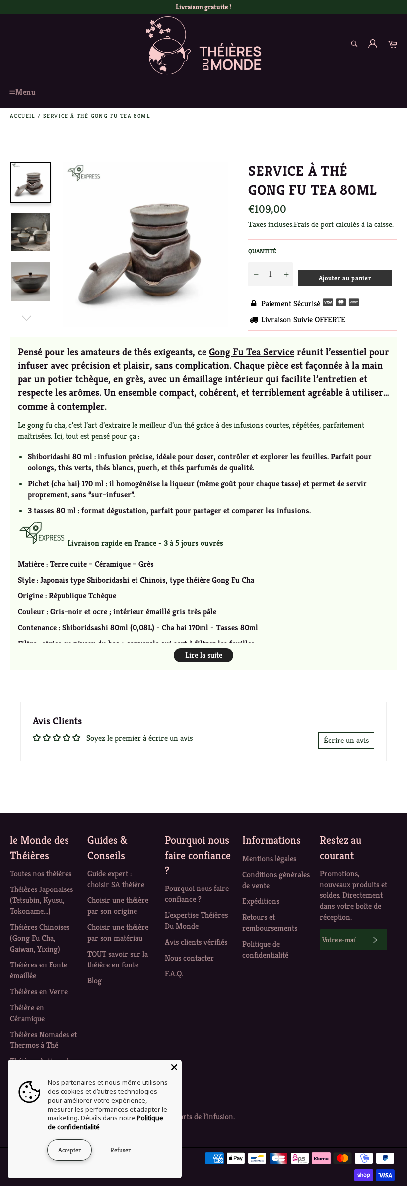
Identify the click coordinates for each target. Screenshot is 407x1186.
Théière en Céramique (27, 1013)
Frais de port (314, 224)
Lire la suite (203, 655)
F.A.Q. (174, 973)
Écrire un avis (346, 740)
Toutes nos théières (40, 873)
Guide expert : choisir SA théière (115, 879)
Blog (94, 980)
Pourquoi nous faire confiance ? (197, 893)
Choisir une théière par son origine (117, 905)
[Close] (174, 1067)
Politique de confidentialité (265, 949)
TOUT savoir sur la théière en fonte (117, 959)
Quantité (262, 251)
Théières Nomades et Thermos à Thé (43, 1039)
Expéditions (260, 901)
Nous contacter (189, 958)
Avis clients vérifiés (196, 942)
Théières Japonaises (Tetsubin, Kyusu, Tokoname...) (41, 900)
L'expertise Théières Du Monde (196, 920)
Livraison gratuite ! (203, 6)
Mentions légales (269, 858)
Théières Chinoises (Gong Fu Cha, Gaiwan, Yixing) (39, 938)
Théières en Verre (39, 991)
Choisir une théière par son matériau (117, 932)
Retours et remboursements (269, 922)
